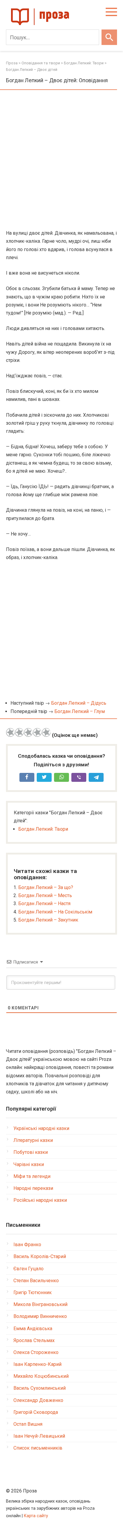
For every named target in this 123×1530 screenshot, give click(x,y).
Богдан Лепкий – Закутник (48, 920)
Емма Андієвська (32, 1328)
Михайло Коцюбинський (41, 1376)
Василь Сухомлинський (39, 1388)
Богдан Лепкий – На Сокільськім (55, 912)
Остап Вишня (27, 1424)
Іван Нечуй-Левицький (39, 1436)
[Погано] (19, 732)
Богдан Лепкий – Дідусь (78, 703)
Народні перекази (33, 1188)
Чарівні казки (28, 1164)
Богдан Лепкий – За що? (45, 887)
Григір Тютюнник (32, 1292)
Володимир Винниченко (40, 1316)
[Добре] (37, 732)
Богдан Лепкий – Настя (44, 903)
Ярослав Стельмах (34, 1340)
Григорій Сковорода (35, 1412)
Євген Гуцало (28, 1268)
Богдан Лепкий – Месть (45, 895)
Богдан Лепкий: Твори (43, 829)
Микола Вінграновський (40, 1304)
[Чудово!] (46, 732)
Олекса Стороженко (36, 1352)
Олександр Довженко (38, 1400)
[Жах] (10, 732)
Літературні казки (33, 1140)
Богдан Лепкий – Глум (79, 711)
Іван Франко (27, 1244)
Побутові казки (30, 1152)
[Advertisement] (61, 160)
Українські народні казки (41, 1128)
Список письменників (37, 1448)
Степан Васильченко (36, 1280)
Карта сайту (36, 1515)
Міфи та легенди (31, 1176)
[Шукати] (109, 37)
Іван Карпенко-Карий (37, 1364)
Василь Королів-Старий (39, 1256)
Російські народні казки (40, 1200)
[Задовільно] (28, 732)
